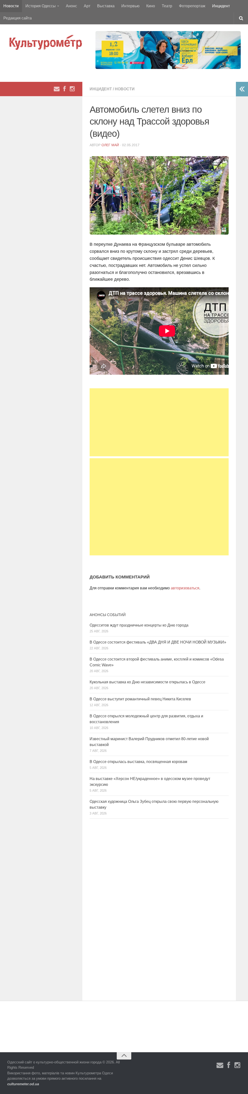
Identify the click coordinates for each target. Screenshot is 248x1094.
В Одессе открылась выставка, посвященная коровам (138, 762)
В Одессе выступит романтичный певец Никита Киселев (140, 699)
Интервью (130, 6)
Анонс (71, 6)
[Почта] (57, 89)
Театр (167, 6)
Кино (150, 6)
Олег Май (110, 145)
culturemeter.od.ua (23, 1084)
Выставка (106, 6)
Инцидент (221, 6)
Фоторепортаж (192, 6)
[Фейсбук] (64, 89)
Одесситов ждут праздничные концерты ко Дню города (139, 625)
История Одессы (40, 6)
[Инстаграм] (72, 89)
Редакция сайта (17, 18)
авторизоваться (185, 588)
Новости (11, 6)
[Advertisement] (159, 422)
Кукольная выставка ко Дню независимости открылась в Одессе (147, 682)
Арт (87, 6)
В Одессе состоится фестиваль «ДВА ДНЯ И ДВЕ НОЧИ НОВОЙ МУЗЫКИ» (158, 642)
